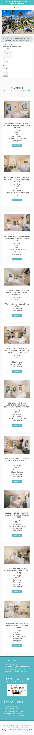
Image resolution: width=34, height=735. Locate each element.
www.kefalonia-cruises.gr (15, 713)
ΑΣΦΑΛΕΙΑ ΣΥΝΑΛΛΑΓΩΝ (20, 727)
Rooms (5, 59)
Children (5, 71)
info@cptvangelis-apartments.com (18, 667)
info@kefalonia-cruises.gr (16, 711)
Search (5, 76)
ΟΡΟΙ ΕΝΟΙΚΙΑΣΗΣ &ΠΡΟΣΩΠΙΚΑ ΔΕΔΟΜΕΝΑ (14, 726)
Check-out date (7, 53)
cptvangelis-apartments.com (16, 669)
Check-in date (6, 48)
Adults (4, 66)
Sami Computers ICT (23, 731)
